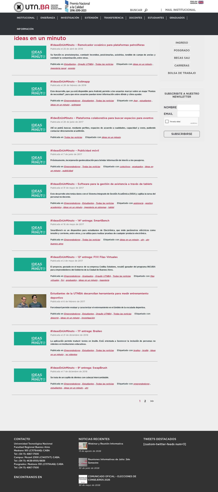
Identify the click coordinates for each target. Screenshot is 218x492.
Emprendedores (72, 101)
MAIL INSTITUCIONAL (180, 10)
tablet (111, 207)
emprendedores (141, 384)
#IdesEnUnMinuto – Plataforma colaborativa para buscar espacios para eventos (101, 118)
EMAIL (168, 114)
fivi (62, 280)
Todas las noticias (104, 64)
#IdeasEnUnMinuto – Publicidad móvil (74, 150)
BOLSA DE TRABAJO (182, 73)
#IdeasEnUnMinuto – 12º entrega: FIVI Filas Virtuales (84, 257)
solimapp (76, 105)
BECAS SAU (182, 58)
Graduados (87, 276)
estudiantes (145, 101)
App (135, 101)
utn (142, 240)
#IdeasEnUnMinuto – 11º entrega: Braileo (76, 331)
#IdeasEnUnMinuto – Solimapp (70, 81)
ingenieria (104, 280)
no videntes (71, 354)
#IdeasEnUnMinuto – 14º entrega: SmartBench (79, 220)
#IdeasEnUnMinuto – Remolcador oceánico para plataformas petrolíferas (97, 45)
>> (152, 401)
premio (71, 68)
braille (145, 350)
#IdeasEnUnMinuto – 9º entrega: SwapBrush (78, 368)
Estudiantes (70, 64)
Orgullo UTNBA (85, 64)
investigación (88, 318)
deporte (54, 318)
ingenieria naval (58, 68)
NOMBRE (169, 107)
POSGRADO (182, 50)
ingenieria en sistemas (95, 207)
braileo (136, 350)
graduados (137, 167)
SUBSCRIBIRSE (181, 134)
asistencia (138, 203)
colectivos (125, 167)
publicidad (67, 171)
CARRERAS (181, 65)
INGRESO (182, 43)
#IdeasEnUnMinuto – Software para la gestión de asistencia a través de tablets (101, 184)
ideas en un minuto (142, 64)
